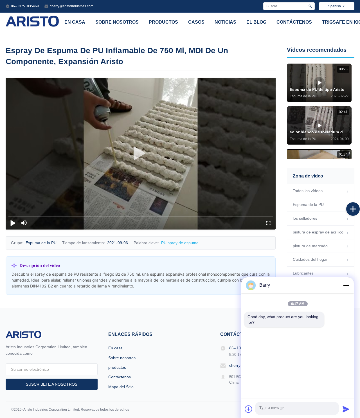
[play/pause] (13, 223)
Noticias (225, 22)
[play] (141, 154)
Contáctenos (294, 22)
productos (163, 22)
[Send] (345, 409)
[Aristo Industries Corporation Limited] (32, 25)
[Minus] (346, 285)
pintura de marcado (310, 246)
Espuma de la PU (308, 204)
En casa (74, 22)
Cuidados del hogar (310, 259)
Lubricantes (303, 273)
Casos (196, 22)
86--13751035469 (25, 6)
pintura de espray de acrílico (318, 232)
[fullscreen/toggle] (268, 223)
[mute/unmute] (24, 223)
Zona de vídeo (308, 176)
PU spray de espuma (180, 243)
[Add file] (249, 409)
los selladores (305, 218)
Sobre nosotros (117, 22)
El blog (256, 22)
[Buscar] (310, 6)
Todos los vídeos (308, 190)
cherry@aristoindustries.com (71, 6)
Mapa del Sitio (121, 387)
